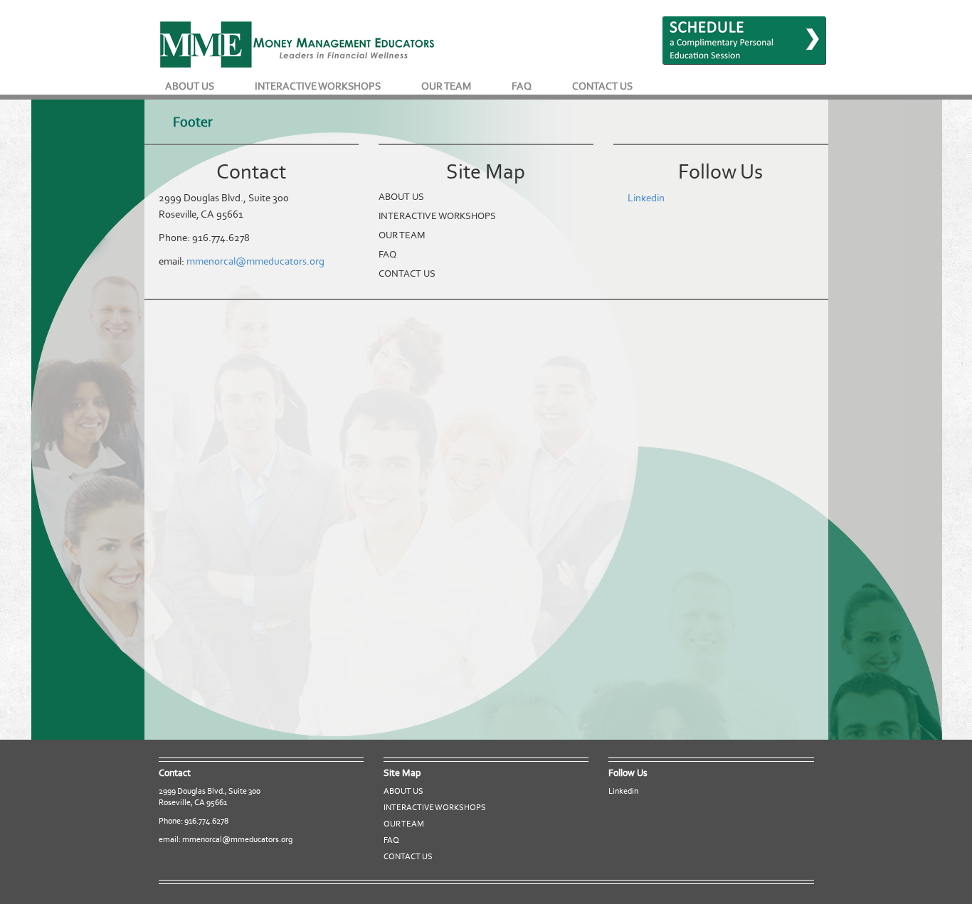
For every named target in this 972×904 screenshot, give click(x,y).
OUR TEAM (446, 86)
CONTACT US (602, 86)
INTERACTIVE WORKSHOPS (318, 86)
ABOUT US (189, 86)
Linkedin (646, 197)
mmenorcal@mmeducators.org (255, 261)
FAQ (522, 86)
